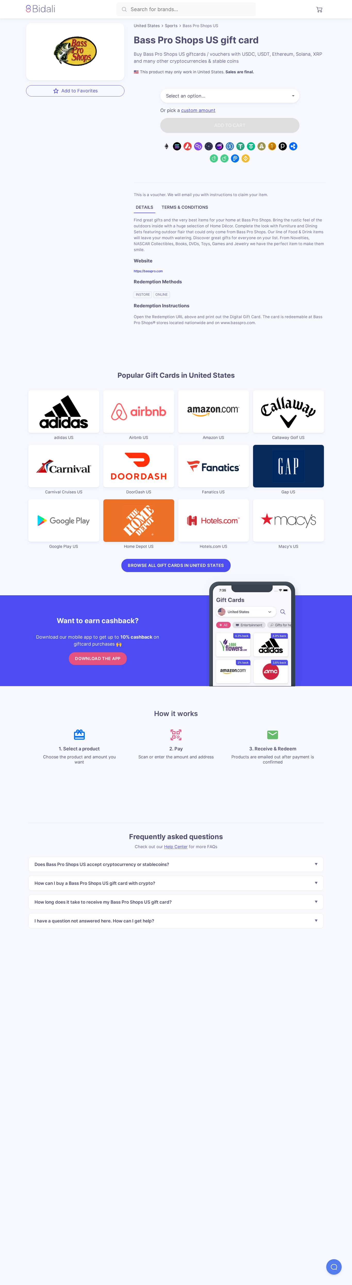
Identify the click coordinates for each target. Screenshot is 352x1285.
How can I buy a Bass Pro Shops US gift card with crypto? (95, 883)
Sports (171, 25)
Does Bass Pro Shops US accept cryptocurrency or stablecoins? (102, 864)
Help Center (176, 846)
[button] (334, 1267)
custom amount (198, 110)
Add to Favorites (79, 90)
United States (147, 25)
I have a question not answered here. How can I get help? (94, 920)
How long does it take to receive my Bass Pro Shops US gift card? (103, 901)
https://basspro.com (148, 271)
